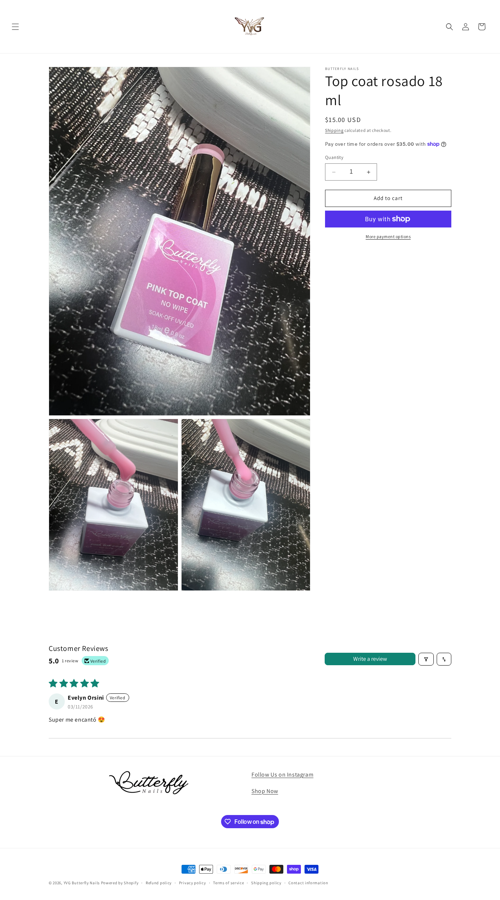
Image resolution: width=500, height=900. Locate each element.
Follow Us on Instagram (282, 774)
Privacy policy (192, 882)
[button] (15, 27)
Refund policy (159, 882)
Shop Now (264, 791)
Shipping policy (266, 882)
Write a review (370, 659)
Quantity (334, 158)
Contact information (308, 882)
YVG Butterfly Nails (82, 882)
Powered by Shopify (120, 882)
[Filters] (426, 659)
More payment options (388, 236)
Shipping (334, 130)
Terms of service (228, 882)
